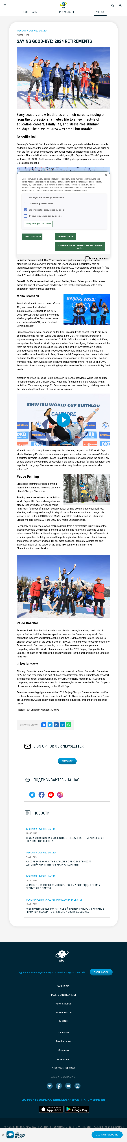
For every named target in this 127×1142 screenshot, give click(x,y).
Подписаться (101, 972)
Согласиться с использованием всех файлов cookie (80, 246)
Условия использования (108, 1127)
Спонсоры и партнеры (63, 1067)
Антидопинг (63, 1059)
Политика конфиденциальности (71, 1127)
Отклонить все (65, 236)
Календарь (63, 986)
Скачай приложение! (107, 1135)
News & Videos (63, 1003)
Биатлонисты (64, 1012)
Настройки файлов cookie (38, 224)
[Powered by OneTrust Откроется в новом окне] (96, 257)
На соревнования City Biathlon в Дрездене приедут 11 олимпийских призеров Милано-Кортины (60, 863)
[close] (3, 1135)
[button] (5, 3)
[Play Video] (63, 420)
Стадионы (63, 1050)
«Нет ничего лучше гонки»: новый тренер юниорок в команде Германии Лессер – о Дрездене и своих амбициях (65, 910)
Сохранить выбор (32, 236)
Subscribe (67, 761)
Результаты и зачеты (63, 995)
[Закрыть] (106, 175)
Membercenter (63, 1041)
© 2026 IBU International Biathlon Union (26, 1127)
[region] (63, 215)
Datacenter (63, 1032)
